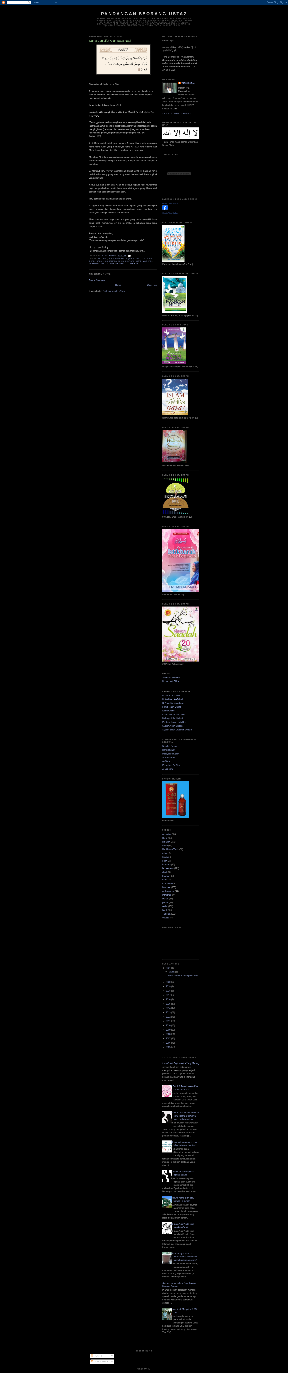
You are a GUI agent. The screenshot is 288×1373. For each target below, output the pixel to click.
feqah (128, 259)
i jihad (165, 853)
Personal (94, 263)
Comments (100, 1361)
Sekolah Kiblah (169, 746)
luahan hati (167, 883)
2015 (168, 1004)
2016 (168, 999)
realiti (123, 263)
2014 (168, 1008)
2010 (168, 1025)
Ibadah (99, 261)
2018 (168, 991)
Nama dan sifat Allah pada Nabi (183, 975)
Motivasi (147, 261)
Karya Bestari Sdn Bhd (173, 714)
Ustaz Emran (188, 83)
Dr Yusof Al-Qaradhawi (173, 703)
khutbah (129, 261)
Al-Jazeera (167, 769)
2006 (168, 1043)
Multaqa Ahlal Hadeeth (173, 718)
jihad (121, 261)
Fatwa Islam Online (171, 707)
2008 (168, 1034)
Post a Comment (97, 280)
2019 (168, 986)
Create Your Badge (170, 213)
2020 (168, 982)
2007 (168, 1038)
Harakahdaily (168, 750)
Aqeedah (102, 259)
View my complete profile (176, 113)
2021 (168, 968)
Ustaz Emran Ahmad (170, 203)
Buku (111, 259)
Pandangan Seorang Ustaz (144, 13)
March (171, 971)
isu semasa (111, 261)
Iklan (164, 861)
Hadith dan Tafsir (142, 259)
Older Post (152, 285)
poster (114, 263)
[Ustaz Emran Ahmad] (165, 209)
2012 (168, 1017)
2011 (168, 1021)
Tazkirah (133, 263)
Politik (105, 263)
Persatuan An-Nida (171, 765)
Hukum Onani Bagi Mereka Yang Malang (179, 1063)
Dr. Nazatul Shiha (170, 681)
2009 (168, 1030)
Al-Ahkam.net (169, 757)
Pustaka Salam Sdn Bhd (174, 722)
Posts (97, 1355)
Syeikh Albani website (173, 726)
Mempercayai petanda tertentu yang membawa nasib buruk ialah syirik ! (184, 1256)
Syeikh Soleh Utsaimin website (177, 729)
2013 (168, 1012)
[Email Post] (129, 256)
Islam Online (168, 710)
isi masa (166, 864)
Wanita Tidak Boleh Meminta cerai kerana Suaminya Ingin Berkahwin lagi (185, 1115)
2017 (168, 995)
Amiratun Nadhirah (171, 677)
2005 (168, 1047)
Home (118, 285)
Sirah (164, 910)
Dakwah (119, 259)
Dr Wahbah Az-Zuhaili (172, 699)
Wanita (165, 917)
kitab (139, 261)
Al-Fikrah (166, 761)
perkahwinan (168, 891)
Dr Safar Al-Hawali (171, 695)
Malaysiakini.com (170, 753)
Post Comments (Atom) (113, 291)
